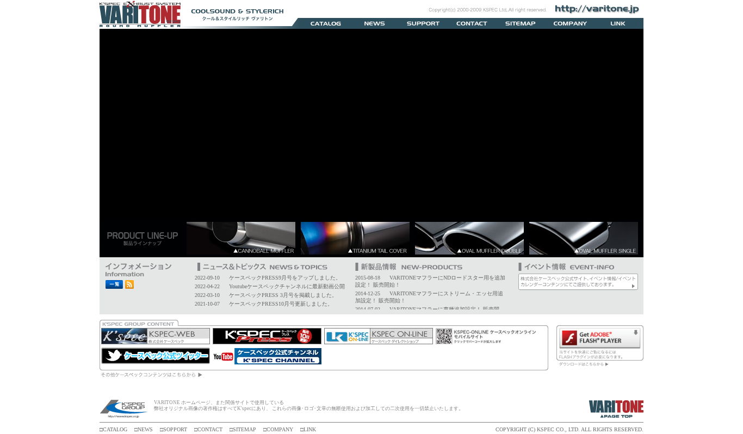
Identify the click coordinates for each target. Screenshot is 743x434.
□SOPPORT (173, 429)
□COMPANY (278, 429)
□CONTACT (208, 429)
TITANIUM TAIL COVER (358, 238)
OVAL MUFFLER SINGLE (586, 238)
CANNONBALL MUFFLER (244, 238)
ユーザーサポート (423, 23)
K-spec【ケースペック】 (124, 409)
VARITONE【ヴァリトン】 (140, 14)
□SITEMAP (243, 429)
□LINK (308, 429)
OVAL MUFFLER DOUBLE (472, 238)
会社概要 (570, 23)
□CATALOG (113, 429)
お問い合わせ (472, 23)
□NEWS (143, 429)
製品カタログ (325, 23)
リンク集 (619, 23)
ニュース (374, 23)
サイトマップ (521, 23)
